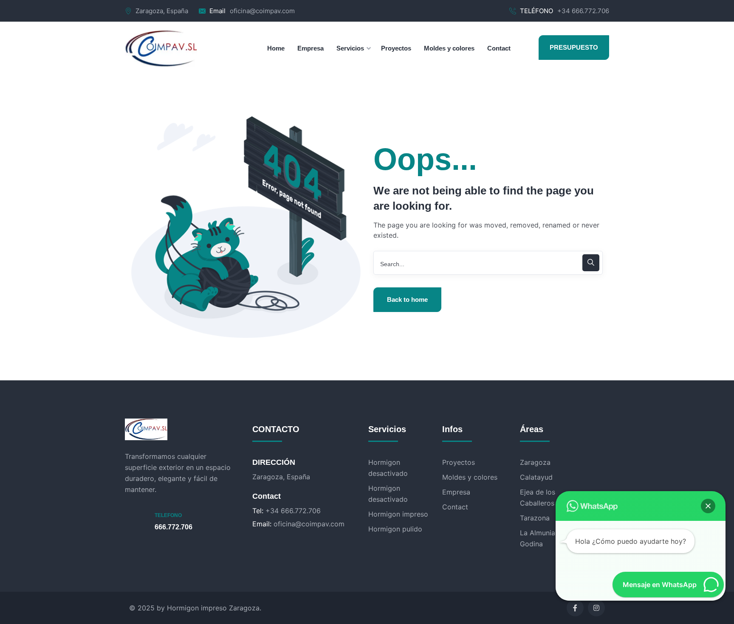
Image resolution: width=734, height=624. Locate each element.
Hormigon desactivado (388, 468)
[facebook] (575, 607)
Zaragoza (535, 462)
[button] (708, 506)
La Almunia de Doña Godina (552, 538)
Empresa (456, 492)
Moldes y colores (469, 477)
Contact (455, 507)
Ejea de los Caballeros (537, 497)
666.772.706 (173, 527)
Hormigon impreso (398, 514)
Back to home (407, 299)
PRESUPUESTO (574, 47)
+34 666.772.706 (583, 11)
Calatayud (536, 477)
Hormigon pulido (395, 529)
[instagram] (596, 607)
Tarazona (535, 518)
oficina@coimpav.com (262, 11)
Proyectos (458, 462)
